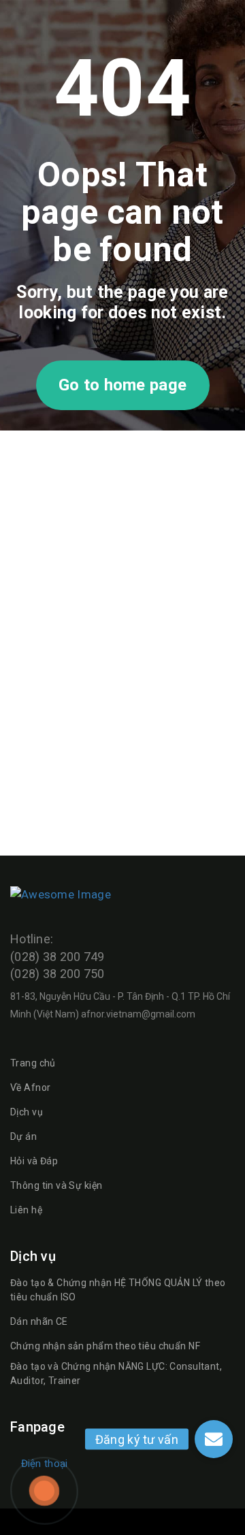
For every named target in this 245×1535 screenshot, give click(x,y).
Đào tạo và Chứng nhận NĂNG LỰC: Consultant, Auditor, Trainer (116, 1373)
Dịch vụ (26, 1112)
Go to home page (123, 384)
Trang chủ (33, 1063)
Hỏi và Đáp (34, 1161)
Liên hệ (26, 1209)
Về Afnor (30, 1087)
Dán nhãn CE (39, 1321)
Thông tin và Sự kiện (56, 1185)
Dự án (23, 1136)
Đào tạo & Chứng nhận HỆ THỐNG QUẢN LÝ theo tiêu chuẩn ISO (118, 1289)
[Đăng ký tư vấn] (214, 1439)
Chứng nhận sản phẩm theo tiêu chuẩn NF (105, 1345)
